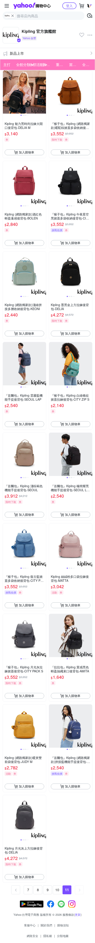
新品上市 (17, 53)
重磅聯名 (61, 64)
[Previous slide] (6, 91)
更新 (78, 914)
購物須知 (63, 925)
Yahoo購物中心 (32, 6)
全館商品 (87, 64)
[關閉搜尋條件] (13, 16)
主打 (6, 64)
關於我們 (46, 925)
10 (57, 889)
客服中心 (30, 925)
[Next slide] (43, 91)
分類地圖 (62, 936)
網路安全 (32, 936)
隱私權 (47, 936)
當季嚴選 (74, 64)
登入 (69, 5)
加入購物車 (26, 152)
